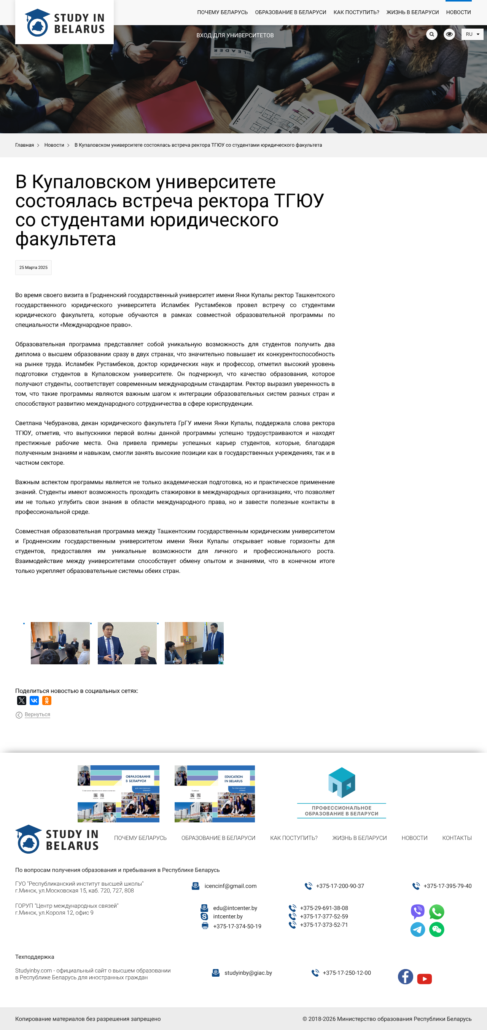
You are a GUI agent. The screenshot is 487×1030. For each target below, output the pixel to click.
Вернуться (37, 715)
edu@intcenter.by (235, 908)
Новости (458, 13)
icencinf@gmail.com (231, 886)
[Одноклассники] (46, 700)
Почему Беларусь (222, 13)
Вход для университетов (235, 35)
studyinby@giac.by (248, 972)
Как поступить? (356, 13)
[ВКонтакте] (34, 700)
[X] (21, 700)
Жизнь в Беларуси (413, 13)
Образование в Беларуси (290, 13)
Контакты (457, 838)
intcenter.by (228, 916)
